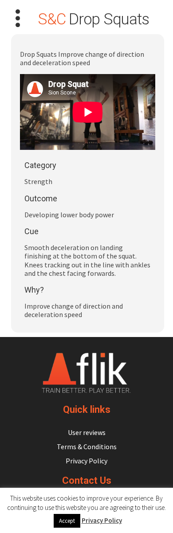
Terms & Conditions (87, 446)
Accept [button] (67, 521)
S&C (51, 19)
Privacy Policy (86, 460)
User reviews (87, 432)
